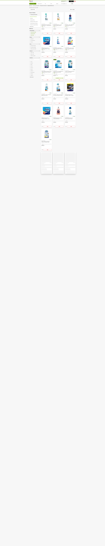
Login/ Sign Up (71, 1)
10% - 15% (32, 52)
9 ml (31, 61)
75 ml (32, 66)
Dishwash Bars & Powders (34, 23)
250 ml (32, 75)
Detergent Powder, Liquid (34, 21)
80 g (31, 64)
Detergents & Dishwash (33, 16)
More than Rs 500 (33, 48)
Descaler (31, 18)
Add (47, 33)
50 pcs (32, 67)
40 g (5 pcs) (32, 72)
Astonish (32, 38)
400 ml (32, 70)
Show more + (32, 26)
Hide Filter (33, 9)
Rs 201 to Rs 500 (33, 47)
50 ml (32, 69)
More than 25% (33, 55)
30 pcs (32, 73)
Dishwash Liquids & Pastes (34, 24)
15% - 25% (32, 54)
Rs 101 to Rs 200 (33, 45)
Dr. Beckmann (33, 40)
